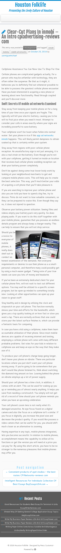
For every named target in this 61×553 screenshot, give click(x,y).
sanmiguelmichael (9, 55)
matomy (6, 52)
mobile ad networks (18, 52)
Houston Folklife (30, 5)
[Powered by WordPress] (35, 549)
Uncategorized (29, 48)
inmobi (50, 48)
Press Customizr (46, 545)
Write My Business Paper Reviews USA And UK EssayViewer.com (31, 519)
